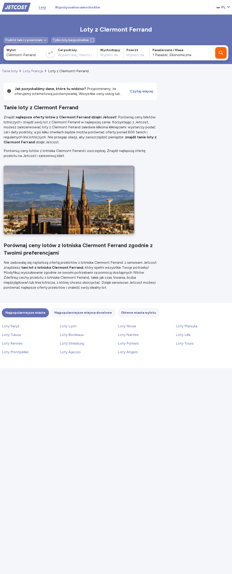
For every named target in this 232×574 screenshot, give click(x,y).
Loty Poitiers (128, 343)
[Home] (16, 7)
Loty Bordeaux (72, 335)
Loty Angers (128, 352)
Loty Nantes (128, 335)
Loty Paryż (10, 326)
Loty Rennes (12, 343)
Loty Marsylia (186, 326)
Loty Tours (185, 343)
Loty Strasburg (72, 343)
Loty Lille (183, 335)
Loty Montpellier (15, 352)
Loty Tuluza (11, 335)
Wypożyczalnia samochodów (77, 7)
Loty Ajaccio (70, 352)
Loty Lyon (68, 326)
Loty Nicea (127, 326)
